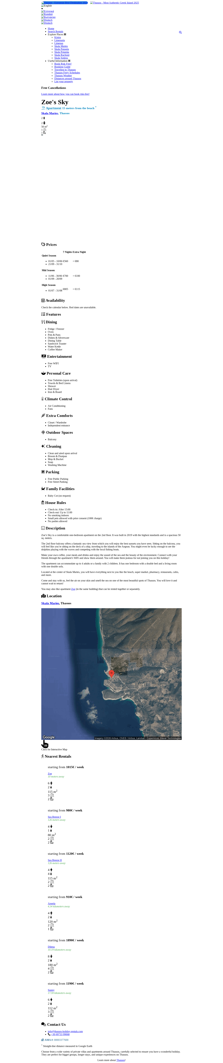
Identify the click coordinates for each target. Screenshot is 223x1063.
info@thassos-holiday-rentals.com (65, 1031)
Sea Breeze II (55, 860)
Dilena (51, 946)
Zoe (73, 589)
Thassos (120, 1060)
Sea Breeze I (54, 817)
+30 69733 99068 (60, 1034)
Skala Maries (49, 113)
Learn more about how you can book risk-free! (65, 94)
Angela (51, 903)
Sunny (51, 990)
